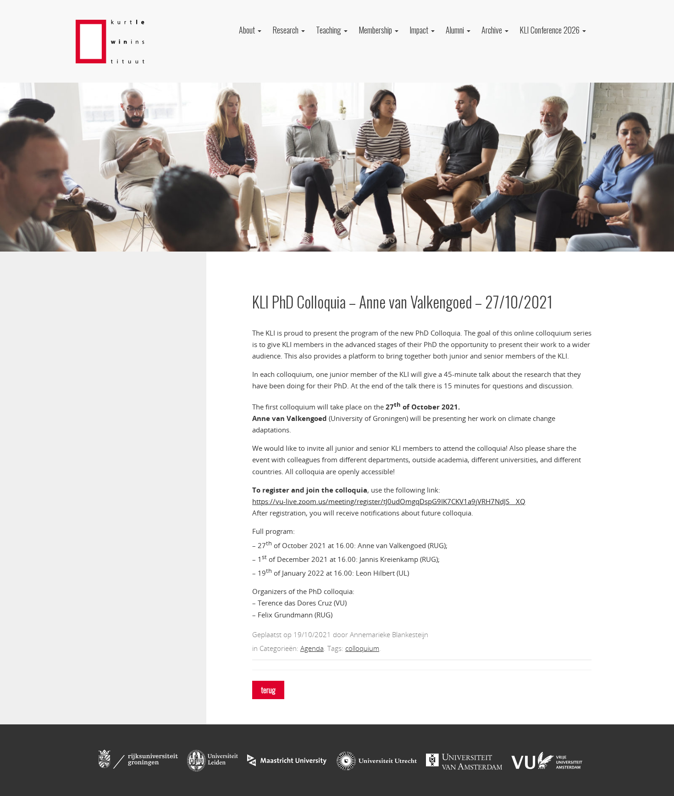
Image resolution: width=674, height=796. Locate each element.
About (248, 30)
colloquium (362, 648)
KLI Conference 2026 (550, 30)
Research (286, 30)
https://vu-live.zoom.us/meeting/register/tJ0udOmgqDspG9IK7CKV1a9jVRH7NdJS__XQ (388, 501)
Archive (492, 30)
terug (268, 689)
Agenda (312, 648)
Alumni (456, 30)
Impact (419, 30)
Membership (376, 30)
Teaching (329, 30)
